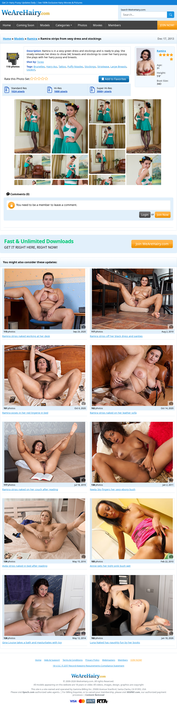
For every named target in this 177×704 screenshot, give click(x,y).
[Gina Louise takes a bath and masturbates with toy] (44, 605)
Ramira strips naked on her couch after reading (30, 489)
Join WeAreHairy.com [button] (152, 243)
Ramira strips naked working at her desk (26, 336)
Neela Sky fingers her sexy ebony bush (112, 489)
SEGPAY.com (133, 692)
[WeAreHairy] (88, 676)
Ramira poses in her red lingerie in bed (25, 412)
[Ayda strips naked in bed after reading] (44, 528)
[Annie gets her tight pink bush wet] (132, 528)
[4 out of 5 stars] (42, 78)
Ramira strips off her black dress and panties (116, 336)
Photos (82, 25)
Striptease (103, 66)
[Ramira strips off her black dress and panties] (132, 298)
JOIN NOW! (167, 25)
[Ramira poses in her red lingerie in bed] (44, 375)
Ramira (32, 39)
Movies (97, 25)
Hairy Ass (51, 66)
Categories (63, 25)
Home (7, 25)
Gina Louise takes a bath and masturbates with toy (32, 642)
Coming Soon (25, 25)
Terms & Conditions (73, 660)
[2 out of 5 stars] (35, 78)
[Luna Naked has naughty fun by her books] (132, 605)
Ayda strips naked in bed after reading (24, 565)
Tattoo (62, 66)
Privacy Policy (92, 660)
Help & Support (52, 660)
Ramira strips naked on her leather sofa (113, 412)
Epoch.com (28, 692)
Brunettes (39, 66)
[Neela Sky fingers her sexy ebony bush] (132, 452)
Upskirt (31, 69)
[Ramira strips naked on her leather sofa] (132, 375)
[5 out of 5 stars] (46, 78)
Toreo (40, 62)
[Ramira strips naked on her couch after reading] (44, 452)
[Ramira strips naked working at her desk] (44, 298)
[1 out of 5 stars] (32, 78)
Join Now (163, 215)
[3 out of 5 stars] (39, 78)
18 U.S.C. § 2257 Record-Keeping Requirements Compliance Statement (88, 665)
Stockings (90, 66)
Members (114, 25)
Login (144, 215)
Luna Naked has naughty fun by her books (115, 642)
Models (45, 25)
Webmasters (108, 660)
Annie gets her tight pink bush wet (110, 565)
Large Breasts (118, 66)
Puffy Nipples (75, 66)
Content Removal (94, 694)
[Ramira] (145, 62)
